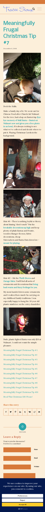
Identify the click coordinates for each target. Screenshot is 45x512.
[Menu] (38, 9)
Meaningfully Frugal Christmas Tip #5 (20, 369)
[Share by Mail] (39, 412)
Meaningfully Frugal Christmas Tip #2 (20, 355)
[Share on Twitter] (10, 412)
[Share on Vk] (29, 412)
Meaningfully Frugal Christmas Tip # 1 (20, 350)
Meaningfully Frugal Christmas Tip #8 (20, 383)
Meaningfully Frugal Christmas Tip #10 (20, 392)
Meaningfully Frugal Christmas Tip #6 (20, 373)
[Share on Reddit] (34, 412)
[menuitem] (32, 9)
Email (36, 458)
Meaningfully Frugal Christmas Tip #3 (20, 359)
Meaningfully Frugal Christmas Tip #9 (20, 387)
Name (36, 449)
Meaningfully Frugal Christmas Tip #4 (20, 364)
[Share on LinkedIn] (20, 412)
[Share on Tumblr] (25, 412)
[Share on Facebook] (6, 412)
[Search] (32, 9)
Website (36, 466)
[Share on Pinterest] (15, 412)
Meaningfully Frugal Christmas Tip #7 (20, 378)
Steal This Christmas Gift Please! (18, 397)
